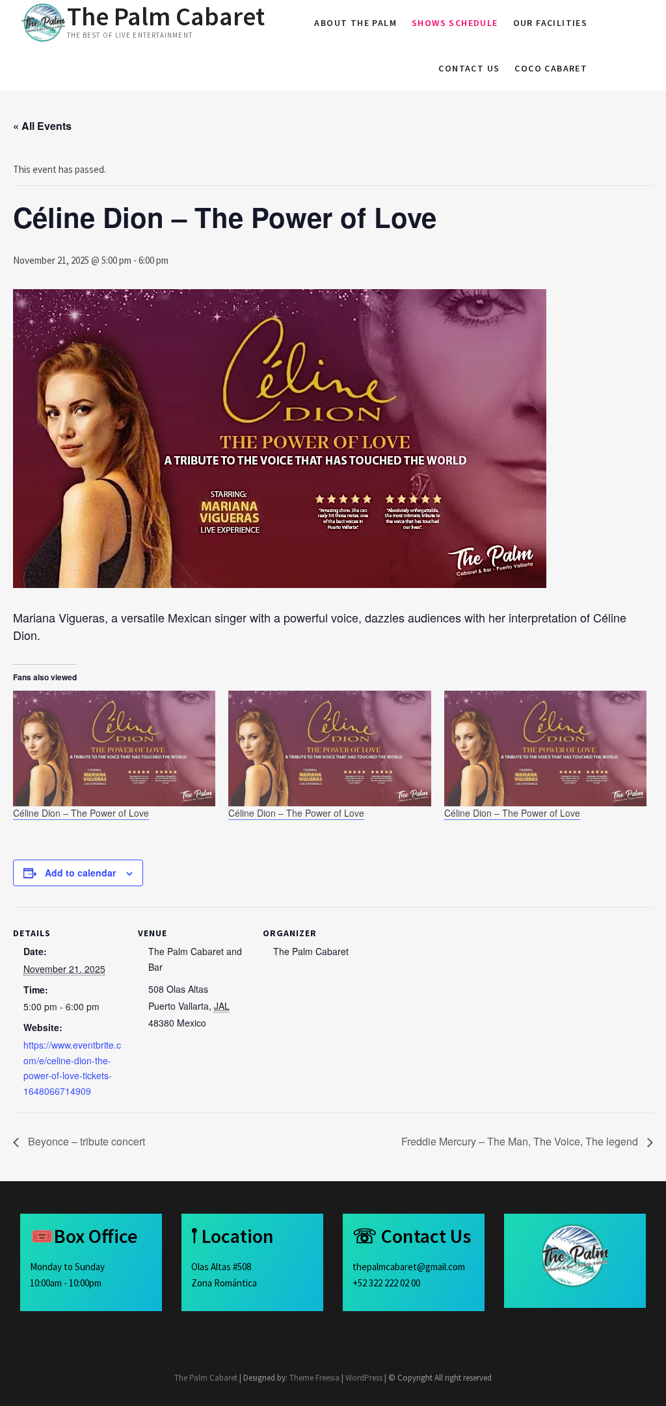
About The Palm (355, 23)
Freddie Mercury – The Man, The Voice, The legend (521, 1141)
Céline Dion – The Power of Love (81, 812)
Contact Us (469, 68)
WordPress (363, 1377)
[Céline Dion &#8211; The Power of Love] (114, 748)
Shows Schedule (455, 23)
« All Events (42, 125)
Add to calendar (80, 872)
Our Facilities (550, 23)
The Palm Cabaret (166, 16)
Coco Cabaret (550, 68)
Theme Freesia (314, 1377)
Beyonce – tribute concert (85, 1141)
